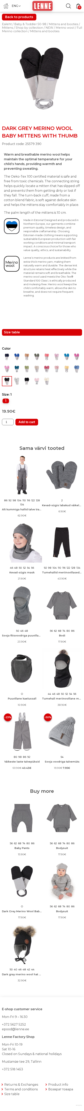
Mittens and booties (63, 24)
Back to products (19, 17)
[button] (16, 5)
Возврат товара (60, 1089)
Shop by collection (29, 27)
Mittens (7, 27)
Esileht (7, 24)
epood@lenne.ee (15, 1029)
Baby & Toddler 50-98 (30, 24)
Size (5, 394)
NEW (49, 27)
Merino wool (65, 27)
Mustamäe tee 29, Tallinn (21, 1061)
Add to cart (27, 422)
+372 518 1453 (12, 1069)
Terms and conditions (21, 1089)
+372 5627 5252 (14, 1024)
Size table (12, 1094)
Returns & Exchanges (21, 1084)
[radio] (6, 401)
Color (6, 348)
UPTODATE (79, 1105)
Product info (58, 1084)
